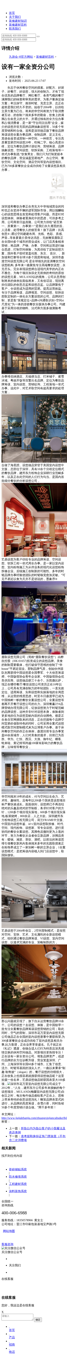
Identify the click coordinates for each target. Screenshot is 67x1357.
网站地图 (9, 1231)
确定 (38, 1319)
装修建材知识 (18, 20)
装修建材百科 (18, 24)
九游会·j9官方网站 (21, 56)
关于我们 (15, 16)
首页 (12, 13)
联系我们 (15, 28)
